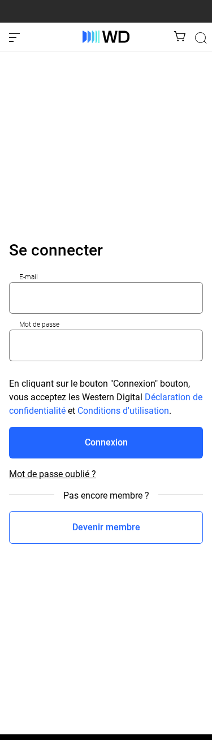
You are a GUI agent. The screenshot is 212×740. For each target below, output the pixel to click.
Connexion (106, 442)
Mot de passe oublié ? (52, 474)
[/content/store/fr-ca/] (106, 36)
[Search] (200, 38)
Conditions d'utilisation (123, 410)
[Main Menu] (16, 37)
